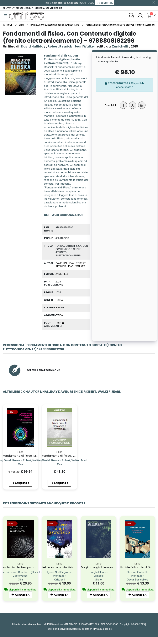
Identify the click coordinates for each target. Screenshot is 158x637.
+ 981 (58, 322)
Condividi (110, 105)
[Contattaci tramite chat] (131, 15)
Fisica (59, 307)
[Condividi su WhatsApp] (141, 105)
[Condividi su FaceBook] (123, 105)
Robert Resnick (60, 46)
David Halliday (33, 46)
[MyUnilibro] (140, 15)
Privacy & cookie (103, 628)
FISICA (59, 299)
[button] (150, 15)
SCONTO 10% (106, 3)
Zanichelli (62, 273)
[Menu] (5, 16)
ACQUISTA (22, 483)
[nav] (5, 544)
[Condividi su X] (132, 105)
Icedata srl (87, 628)
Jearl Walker (84, 46)
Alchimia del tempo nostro (22, 567)
